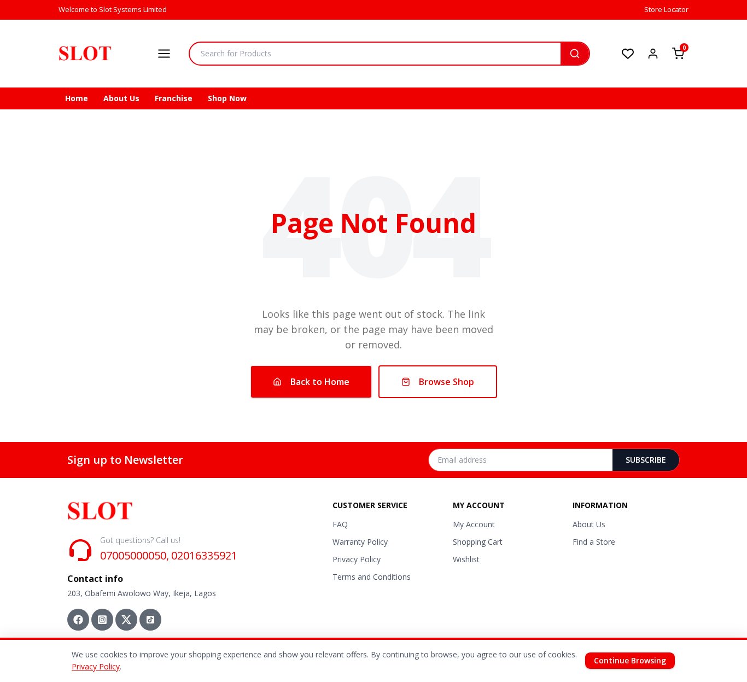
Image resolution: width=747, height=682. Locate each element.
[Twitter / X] (126, 620)
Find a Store (594, 542)
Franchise (173, 98)
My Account (474, 524)
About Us (121, 98)
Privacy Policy (356, 559)
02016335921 (204, 555)
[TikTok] (150, 620)
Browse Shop (446, 382)
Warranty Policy (360, 542)
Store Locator (666, 9)
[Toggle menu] (164, 53)
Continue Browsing (630, 660)
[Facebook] (78, 620)
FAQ (340, 524)
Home (76, 98)
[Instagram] (102, 620)
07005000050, (134, 555)
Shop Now (227, 98)
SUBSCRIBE (646, 459)
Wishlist (466, 559)
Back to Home (319, 382)
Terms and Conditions (371, 577)
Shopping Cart (478, 542)
